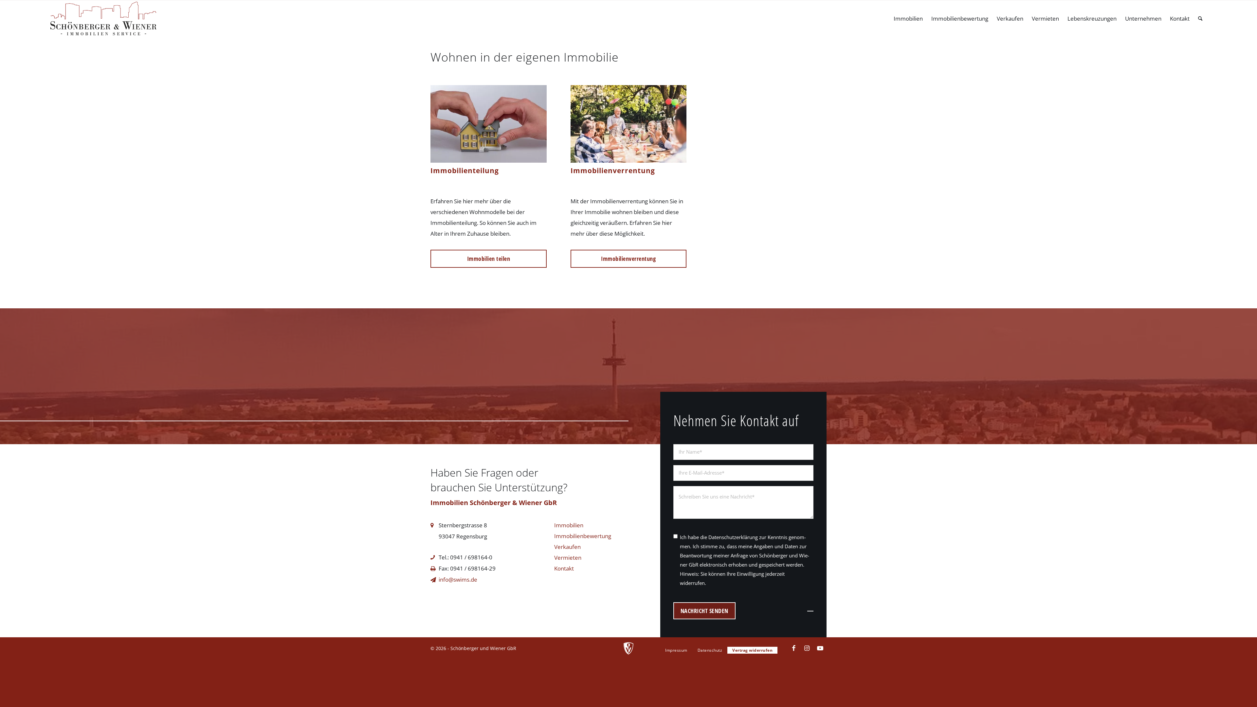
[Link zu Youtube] (820, 648)
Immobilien (568, 525)
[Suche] (1200, 18)
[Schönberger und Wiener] (103, 18)
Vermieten (567, 557)
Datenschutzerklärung (733, 537)
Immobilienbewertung (582, 536)
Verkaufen (567, 547)
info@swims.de (458, 579)
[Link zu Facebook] (794, 648)
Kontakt (564, 568)
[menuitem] (908, 18)
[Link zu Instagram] (807, 648)
